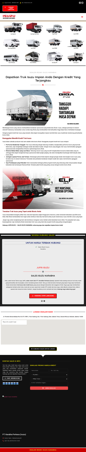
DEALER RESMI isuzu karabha (43, 450)
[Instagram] (82, 3)
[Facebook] (80, 3)
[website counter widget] (11, 384)
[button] (82, 16)
